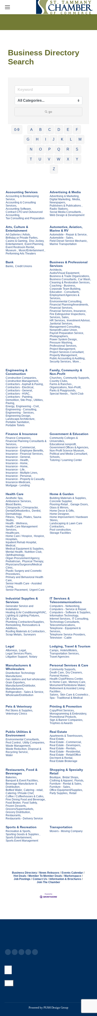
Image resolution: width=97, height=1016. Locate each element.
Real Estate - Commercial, (66, 742)
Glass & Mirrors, (59, 507)
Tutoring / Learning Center (66, 460)
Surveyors (29, 634)
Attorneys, (12, 650)
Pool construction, (61, 529)
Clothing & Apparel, (61, 780)
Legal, (23, 650)
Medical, (11, 545)
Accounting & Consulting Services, (21, 204)
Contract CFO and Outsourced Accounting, (24, 213)
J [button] (53, 139)
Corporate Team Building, (65, 288)
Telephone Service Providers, (68, 634)
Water (9, 755)
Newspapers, (58, 202)
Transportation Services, (64, 653)
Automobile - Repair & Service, (68, 234)
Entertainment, (14, 244)
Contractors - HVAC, (18, 393)
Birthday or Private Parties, (22, 237)
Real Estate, (57, 739)
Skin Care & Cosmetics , (75, 694)
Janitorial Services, (61, 323)
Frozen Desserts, (16, 805)
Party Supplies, (59, 793)
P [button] (49, 149)
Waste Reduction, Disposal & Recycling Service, (23, 750)
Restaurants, (13, 815)
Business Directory (24, 872)
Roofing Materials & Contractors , (26, 631)
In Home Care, (58, 682)
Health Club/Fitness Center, (66, 678)
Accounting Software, (19, 208)
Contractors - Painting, (19, 396)
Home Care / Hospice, (19, 536)
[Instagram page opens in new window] (35, 952)
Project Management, (63, 348)
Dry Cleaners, (74, 672)
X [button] (68, 159)
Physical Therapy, (33, 561)
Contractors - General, (19, 390)
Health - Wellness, (17, 523)
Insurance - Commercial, (21, 447)
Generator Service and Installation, (19, 607)
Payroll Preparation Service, (67, 333)
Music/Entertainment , (32, 250)
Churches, (56, 377)
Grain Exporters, (15, 682)
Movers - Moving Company (66, 831)
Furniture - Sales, (60, 786)
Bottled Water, (14, 790)
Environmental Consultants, (22, 739)
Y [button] (77, 159)
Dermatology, (14, 513)
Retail (72, 793)
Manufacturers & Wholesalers (18, 667)
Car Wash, (84, 279)
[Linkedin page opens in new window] (28, 952)
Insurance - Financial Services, (24, 453)
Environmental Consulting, (66, 301)
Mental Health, (14, 551)
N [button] (31, 149)
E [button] (68, 130)
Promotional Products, (63, 716)
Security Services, (61, 361)
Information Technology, (64, 615)
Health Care (14, 494)
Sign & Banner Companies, (66, 720)
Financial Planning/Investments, (69, 304)
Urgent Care (36, 589)
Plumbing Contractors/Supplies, (25, 621)
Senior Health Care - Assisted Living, (24, 585)
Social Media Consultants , (66, 212)
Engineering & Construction (17, 372)
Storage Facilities (60, 532)
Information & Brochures (65, 879)
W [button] (58, 159)
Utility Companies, (34, 742)
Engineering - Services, (20, 412)
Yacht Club (76, 393)
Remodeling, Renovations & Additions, (23, 626)
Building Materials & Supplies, (68, 498)
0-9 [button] (16, 130)
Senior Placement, (17, 589)
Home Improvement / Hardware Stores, (69, 518)
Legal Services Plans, (19, 653)
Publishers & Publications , (66, 205)
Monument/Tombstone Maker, (68, 685)
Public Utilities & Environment (18, 733)
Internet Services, (60, 618)
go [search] (50, 111)
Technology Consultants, (65, 621)
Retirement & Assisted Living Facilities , (67, 690)
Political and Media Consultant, (69, 453)
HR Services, (58, 320)
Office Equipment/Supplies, (66, 790)
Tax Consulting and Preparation (25, 218)
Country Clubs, (59, 381)
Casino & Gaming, (17, 240)
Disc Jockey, (36, 240)
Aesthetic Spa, (14, 498)
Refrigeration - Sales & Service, (25, 692)
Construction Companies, (21, 377)
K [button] (62, 139)
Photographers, (59, 336)
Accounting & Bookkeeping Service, (22, 198)
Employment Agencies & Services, (64, 297)
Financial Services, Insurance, (68, 311)
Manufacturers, (15, 688)
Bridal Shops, (70, 777)
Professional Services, (63, 345)
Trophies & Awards (61, 723)
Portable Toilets (15, 425)
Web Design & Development (67, 215)
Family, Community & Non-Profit (66, 372)
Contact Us (40, 879)
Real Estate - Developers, (65, 745)
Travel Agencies (59, 656)
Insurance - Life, (15, 469)
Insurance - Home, (17, 463)
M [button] (80, 139)
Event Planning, (34, 244)
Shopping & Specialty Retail (66, 771)
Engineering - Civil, (27, 406)
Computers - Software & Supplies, (70, 612)
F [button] (77, 130)
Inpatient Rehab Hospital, (21, 542)
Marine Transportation (63, 244)
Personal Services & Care (69, 665)
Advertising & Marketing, (64, 196)
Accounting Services (22, 192)
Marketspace (72, 875)
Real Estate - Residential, (65, 751)
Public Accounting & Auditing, (67, 358)
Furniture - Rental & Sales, (66, 783)
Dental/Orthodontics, (18, 510)
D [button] (59, 130)
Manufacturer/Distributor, (21, 685)
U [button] (40, 159)
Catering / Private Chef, (20, 793)
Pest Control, (13, 742)
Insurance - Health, (17, 460)
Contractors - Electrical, (20, 387)
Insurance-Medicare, (18, 482)
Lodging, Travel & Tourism (70, 646)
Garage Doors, (79, 504)
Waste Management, (18, 745)
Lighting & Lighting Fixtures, (23, 615)
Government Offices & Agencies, (69, 447)
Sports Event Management (22, 840)
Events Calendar (72, 872)
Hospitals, (12, 539)
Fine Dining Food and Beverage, (26, 799)
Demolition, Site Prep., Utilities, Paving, (24, 401)
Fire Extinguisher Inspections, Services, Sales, (68, 316)
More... (77, 361)
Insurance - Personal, (19, 475)
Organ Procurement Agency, (23, 558)
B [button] (40, 130)
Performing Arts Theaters (21, 253)
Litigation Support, (17, 656)
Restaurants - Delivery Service (24, 818)
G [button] (28, 139)
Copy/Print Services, (62, 710)
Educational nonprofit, (63, 444)
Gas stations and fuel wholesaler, (26, 679)
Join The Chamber (48, 882)
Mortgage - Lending (18, 485)
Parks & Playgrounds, (63, 390)
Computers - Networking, (65, 606)
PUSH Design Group (56, 1007)
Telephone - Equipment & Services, (65, 630)
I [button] (45, 139)
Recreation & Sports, (18, 831)
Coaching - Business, (63, 285)
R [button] (68, 149)
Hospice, (39, 536)
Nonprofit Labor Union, (64, 330)
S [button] (77, 149)
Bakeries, (11, 777)
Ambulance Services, (19, 501)
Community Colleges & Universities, (64, 439)
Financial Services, (61, 307)
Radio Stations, (59, 208)
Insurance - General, (18, 457)
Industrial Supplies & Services (22, 600)
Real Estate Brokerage (63, 761)
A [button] (31, 130)
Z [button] (54, 169)
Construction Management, (22, 381)
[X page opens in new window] (15, 952)
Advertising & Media (65, 192)
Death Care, (57, 672)
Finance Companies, (18, 438)
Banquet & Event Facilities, (22, 780)
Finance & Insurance (21, 434)
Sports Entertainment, (19, 837)
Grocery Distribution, (18, 812)
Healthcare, (13, 532)
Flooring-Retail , (59, 504)
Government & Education (69, 434)
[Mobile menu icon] (7, 7)
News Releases (49, 872)
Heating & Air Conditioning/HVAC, (26, 612)
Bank (10, 262)
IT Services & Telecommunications (66, 600)
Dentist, (36, 510)
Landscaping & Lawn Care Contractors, (66, 525)
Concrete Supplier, (61, 501)
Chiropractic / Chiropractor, (22, 507)
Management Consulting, (65, 326)
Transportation (61, 827)
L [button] (71, 139)
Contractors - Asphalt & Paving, (25, 384)
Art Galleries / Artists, (18, 234)
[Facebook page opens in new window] (8, 952)
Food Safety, (29, 802)
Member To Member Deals (45, 875)
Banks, (10, 266)
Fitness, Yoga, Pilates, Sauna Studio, (23, 518)
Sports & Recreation (21, 827)
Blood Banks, (14, 504)
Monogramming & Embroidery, (68, 713)
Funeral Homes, (59, 675)
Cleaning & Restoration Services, (70, 282)
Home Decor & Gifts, (62, 510)
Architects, (56, 269)
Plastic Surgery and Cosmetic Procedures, (24, 572)
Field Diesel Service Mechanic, (69, 240)
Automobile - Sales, (62, 237)
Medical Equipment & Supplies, (25, 548)
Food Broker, (13, 802)
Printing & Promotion (66, 706)
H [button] (37, 139)
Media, (76, 199)
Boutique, (55, 777)
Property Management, (64, 355)
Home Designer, (59, 513)
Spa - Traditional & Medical (66, 697)
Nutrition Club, (33, 551)
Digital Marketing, (60, 199)
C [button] (49, 130)
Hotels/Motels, (69, 650)
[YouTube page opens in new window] (21, 952)
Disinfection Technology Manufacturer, (20, 674)
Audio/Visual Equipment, (65, 273)
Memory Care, (77, 682)
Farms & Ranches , (61, 384)
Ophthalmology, (15, 555)
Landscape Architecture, (20, 419)
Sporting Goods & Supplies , (23, 834)
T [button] (31, 159)
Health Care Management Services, (21, 528)
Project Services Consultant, (67, 352)
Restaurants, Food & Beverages (21, 771)
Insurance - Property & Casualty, (25, 479)
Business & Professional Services (69, 264)
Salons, (54, 694)
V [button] (49, 159)
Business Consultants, (63, 279)
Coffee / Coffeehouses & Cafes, (25, 796)
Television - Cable (61, 637)
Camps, (54, 650)
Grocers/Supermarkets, (20, 809)
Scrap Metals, (14, 634)
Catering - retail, (33, 790)
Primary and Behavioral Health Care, (24, 579)
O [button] (40, 149)
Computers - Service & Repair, (68, 609)
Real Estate (58, 732)
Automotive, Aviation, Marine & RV (66, 228)
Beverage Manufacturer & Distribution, (21, 785)
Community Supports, (76, 377)
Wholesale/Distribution (19, 695)
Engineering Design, (18, 415)
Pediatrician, (13, 561)
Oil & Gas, (12, 618)
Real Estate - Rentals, (63, 748)
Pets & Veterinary (19, 706)
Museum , (12, 250)
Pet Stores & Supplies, (19, 710)
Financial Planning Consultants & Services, (26, 443)
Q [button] (58, 149)
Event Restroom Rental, (20, 247)
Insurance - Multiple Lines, (22, 472)
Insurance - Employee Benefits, (25, 450)
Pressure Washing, (61, 342)
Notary (33, 656)
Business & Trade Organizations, (70, 276)
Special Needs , (59, 393)
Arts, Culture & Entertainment (17, 228)
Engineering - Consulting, (21, 409)
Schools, (55, 457)
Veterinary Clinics (16, 713)
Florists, (79, 780)
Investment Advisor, (78, 320)
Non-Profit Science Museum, (67, 450)
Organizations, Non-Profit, (65, 387)
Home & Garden (62, 494)
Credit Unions (23, 266)
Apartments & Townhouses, (66, 735)
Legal (10, 646)
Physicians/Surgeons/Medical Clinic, (24, 566)
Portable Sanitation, (18, 422)
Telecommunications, (63, 625)
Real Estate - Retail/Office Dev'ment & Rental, (65, 756)
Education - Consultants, (65, 292)
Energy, (10, 406)
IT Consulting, (80, 618)
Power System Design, (63, 339)
